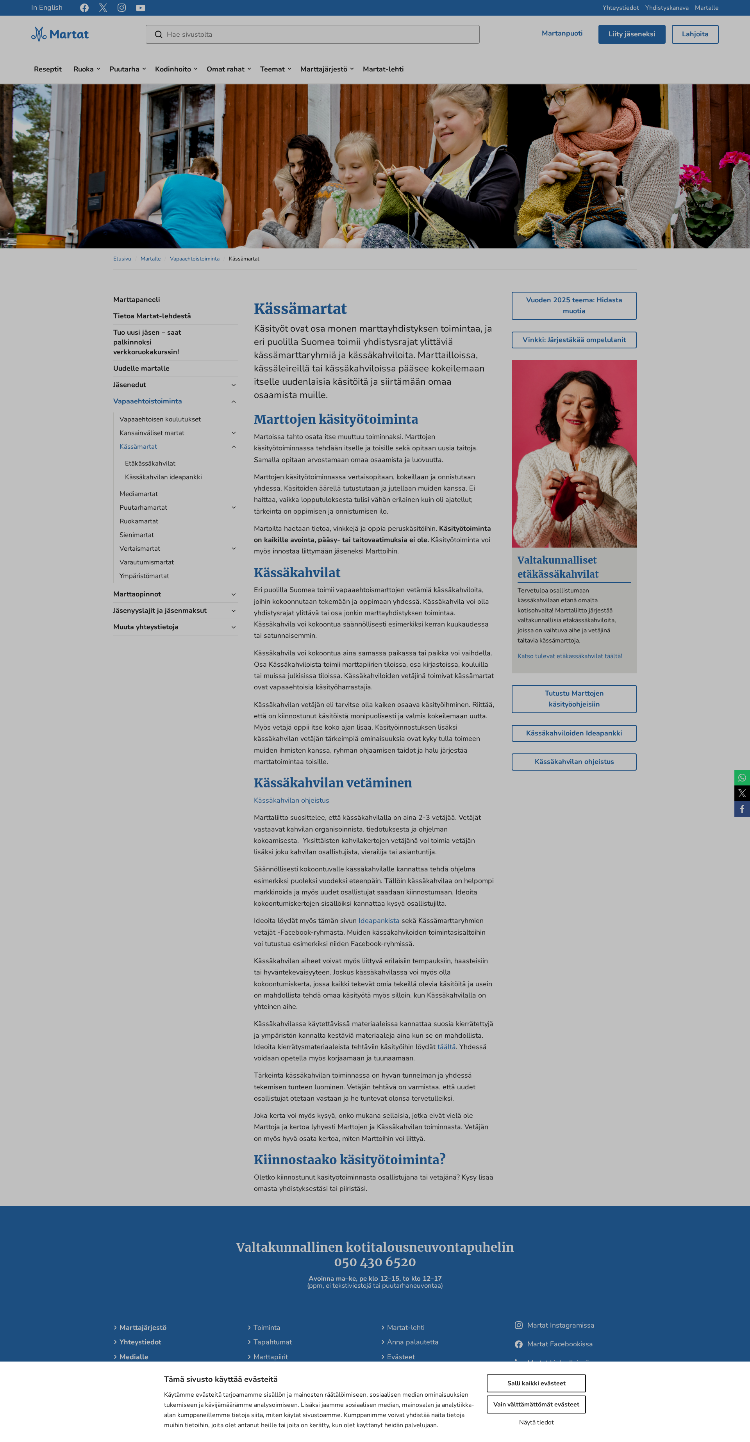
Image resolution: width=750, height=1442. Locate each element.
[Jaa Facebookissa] (742, 809)
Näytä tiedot (536, 1422)
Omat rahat (226, 69)
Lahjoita (695, 34)
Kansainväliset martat (152, 432)
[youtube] (140, 8)
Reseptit (48, 69)
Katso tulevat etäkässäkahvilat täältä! (570, 656)
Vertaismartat (140, 548)
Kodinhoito (173, 69)
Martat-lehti (383, 69)
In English (46, 7)
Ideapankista (379, 920)
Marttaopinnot (137, 594)
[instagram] (122, 8)
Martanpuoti (562, 33)
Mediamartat (139, 493)
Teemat (272, 69)
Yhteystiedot (621, 8)
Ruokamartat (139, 521)
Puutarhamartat (143, 507)
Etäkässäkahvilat (150, 463)
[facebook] (84, 8)
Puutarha (124, 69)
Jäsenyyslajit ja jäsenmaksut (160, 610)
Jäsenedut (129, 384)
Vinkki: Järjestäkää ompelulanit (574, 339)
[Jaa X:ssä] (742, 793)
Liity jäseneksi (632, 34)
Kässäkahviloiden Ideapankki (574, 733)
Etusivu (122, 258)
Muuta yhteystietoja (146, 627)
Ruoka (83, 69)
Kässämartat (138, 446)
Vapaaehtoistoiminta (195, 258)
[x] (103, 8)
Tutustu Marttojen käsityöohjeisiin (574, 699)
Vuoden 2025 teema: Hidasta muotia (574, 305)
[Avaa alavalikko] (98, 67)
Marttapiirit (271, 1357)
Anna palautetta (413, 1342)
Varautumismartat (147, 562)
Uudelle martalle (141, 368)
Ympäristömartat (144, 575)
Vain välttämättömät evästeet (536, 1404)
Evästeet (401, 1357)
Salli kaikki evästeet (536, 1383)
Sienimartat (137, 534)
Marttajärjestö (323, 69)
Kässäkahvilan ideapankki (163, 477)
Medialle (134, 1357)
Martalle (707, 8)
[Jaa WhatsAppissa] (742, 777)
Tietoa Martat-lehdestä (152, 316)
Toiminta (267, 1327)
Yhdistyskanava (667, 8)
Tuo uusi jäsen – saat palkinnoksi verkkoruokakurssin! (147, 342)
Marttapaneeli (136, 299)
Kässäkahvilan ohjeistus (291, 800)
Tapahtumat (273, 1342)
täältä (447, 1046)
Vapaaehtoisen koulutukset (160, 419)
